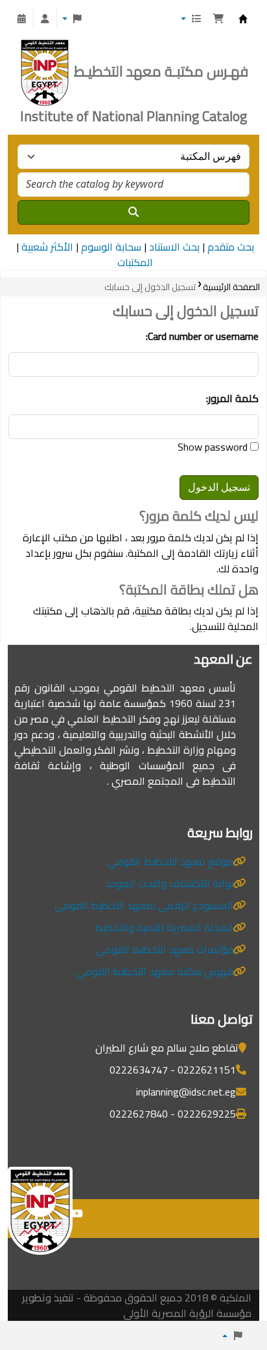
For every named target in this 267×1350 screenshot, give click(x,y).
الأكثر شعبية (47, 246)
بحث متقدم (230, 246)
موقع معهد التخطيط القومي (170, 861)
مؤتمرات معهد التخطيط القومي (164, 949)
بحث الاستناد (174, 246)
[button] (218, 18)
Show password (214, 446)
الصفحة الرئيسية (231, 286)
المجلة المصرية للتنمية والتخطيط (164, 927)
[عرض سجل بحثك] (21, 18)
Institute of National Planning (243, 22)
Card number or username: (202, 336)
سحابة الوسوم (111, 246)
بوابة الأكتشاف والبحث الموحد (169, 883)
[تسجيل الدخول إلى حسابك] (45, 18)
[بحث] (133, 212)
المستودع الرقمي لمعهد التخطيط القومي (143, 905)
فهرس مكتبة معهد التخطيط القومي (154, 971)
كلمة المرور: (232, 398)
